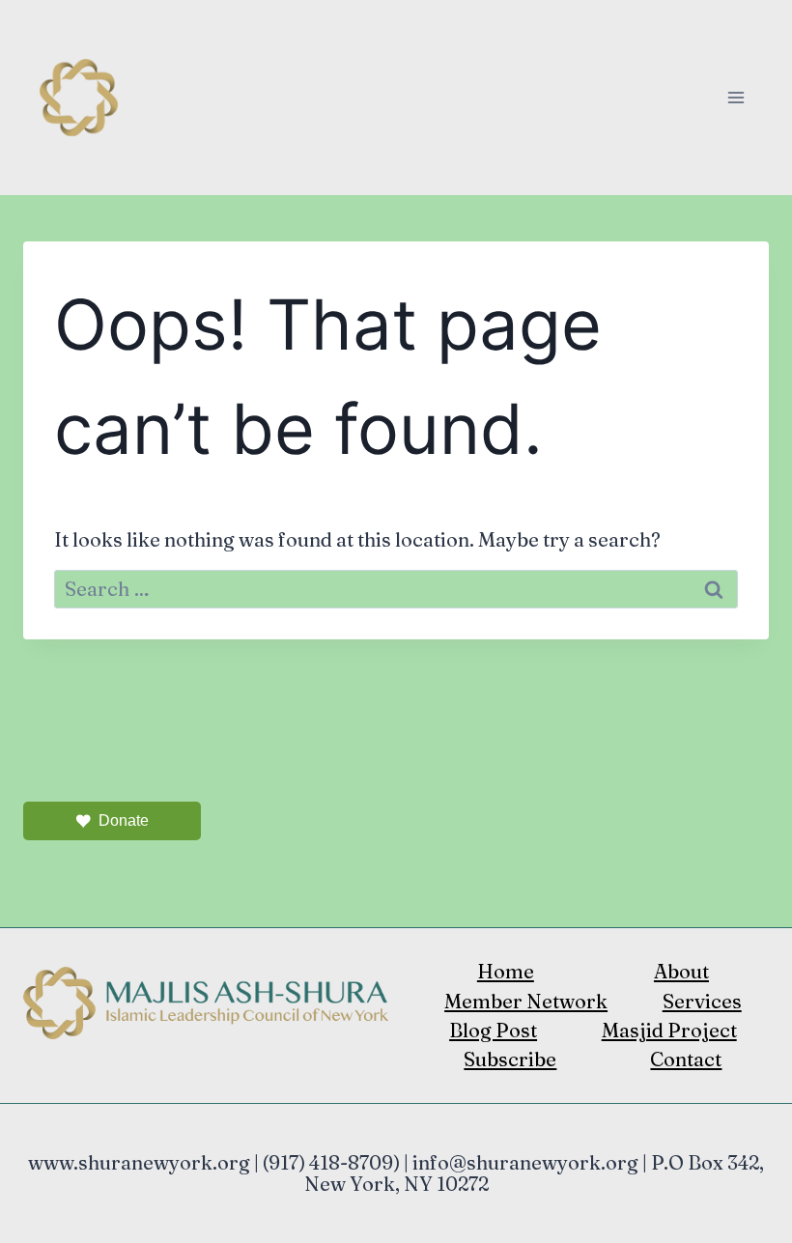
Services (702, 1001)
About (681, 971)
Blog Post (493, 1030)
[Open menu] (735, 97)
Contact (685, 1059)
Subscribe (510, 1059)
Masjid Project (669, 1030)
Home (505, 971)
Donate (124, 820)
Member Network (526, 1001)
